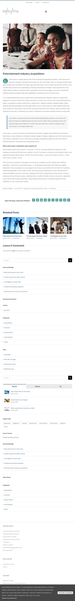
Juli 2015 (7, 310)
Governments (39, 188)
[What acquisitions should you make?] (7, 408)
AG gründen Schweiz (10, 537)
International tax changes (19, 400)
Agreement (7, 423)
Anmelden (7, 355)
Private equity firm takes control (37, 236)
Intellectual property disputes (14, 287)
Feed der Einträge (10, 359)
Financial (33, 188)
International (8, 337)
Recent (37, 386)
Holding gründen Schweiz (11, 531)
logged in (15, 251)
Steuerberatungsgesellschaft (12, 547)
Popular (14, 386)
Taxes (45, 188)
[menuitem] (29, 2)
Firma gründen (8, 550)
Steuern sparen (8, 545)
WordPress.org (9, 369)
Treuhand (6, 542)
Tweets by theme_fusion (11, 437)
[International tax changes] (7, 400)
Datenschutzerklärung (9, 598)
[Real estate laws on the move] (7, 392)
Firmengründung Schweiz (11, 539)
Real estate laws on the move (12, 236)
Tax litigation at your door (58, 236)
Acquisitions (27, 188)
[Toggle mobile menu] (46, 12)
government (33, 423)
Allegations (16, 423)
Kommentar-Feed (9, 364)
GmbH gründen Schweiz (11, 534)
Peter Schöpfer (9, 188)
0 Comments (52, 188)
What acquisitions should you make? (23, 408)
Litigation (62, 423)
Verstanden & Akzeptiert (65, 593)
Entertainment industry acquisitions (16, 291)
